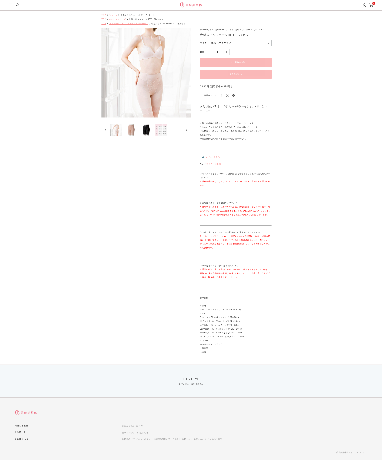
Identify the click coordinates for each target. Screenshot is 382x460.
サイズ (203, 42)
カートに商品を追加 (236, 62)
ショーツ (113, 15)
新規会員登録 (128, 426)
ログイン (140, 426)
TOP (103, 15)
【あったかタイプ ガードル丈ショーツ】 (128, 23)
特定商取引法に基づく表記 (166, 439)
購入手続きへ (236, 74)
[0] (371, 5)
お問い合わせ (200, 439)
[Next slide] (187, 130)
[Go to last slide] (106, 130)
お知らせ (144, 433)
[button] (116, 130)
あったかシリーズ (117, 19)
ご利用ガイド (186, 439)
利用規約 (126, 439)
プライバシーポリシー (142, 439)
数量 (202, 52)
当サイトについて (130, 433)
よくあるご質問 (215, 439)
